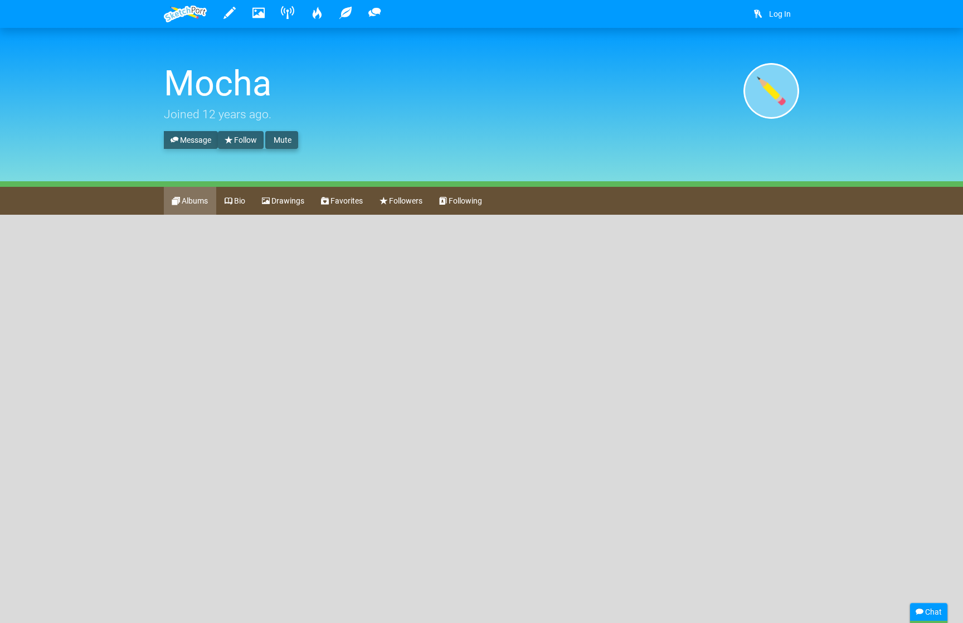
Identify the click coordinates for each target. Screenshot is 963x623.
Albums (194, 200)
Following (464, 200)
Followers (404, 200)
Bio (238, 200)
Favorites (346, 200)
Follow (244, 140)
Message (194, 140)
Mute (281, 140)
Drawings (287, 200)
